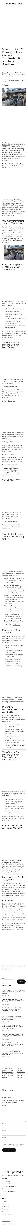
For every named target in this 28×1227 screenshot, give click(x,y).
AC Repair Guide (7, 966)
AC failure (8, 305)
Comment (5, 1105)
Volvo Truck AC (6, 969)
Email (4, 1130)
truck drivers (6, 145)
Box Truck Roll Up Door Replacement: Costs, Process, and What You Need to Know (13, 166)
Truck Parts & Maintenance (18, 80)
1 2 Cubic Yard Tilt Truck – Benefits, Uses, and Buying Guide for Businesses (21, 1072)
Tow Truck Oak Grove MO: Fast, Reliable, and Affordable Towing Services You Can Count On (13, 992)
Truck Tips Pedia (14, 3)
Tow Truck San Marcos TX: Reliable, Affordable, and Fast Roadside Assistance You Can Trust (12, 1009)
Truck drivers (6, 571)
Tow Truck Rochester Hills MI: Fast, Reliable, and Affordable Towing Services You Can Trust (14, 1000)
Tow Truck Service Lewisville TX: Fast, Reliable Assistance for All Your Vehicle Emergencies (12, 1027)
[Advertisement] (14, 25)
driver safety (6, 204)
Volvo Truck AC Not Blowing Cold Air (11, 153)
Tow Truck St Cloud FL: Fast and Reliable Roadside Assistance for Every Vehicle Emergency (13, 1044)
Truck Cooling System (18, 966)
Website (4, 1137)
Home (4, 73)
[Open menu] (14, 7)
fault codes (16, 625)
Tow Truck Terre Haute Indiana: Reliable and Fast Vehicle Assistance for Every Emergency (13, 1053)
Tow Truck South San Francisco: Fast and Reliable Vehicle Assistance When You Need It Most (13, 1035)
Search (4, 978)
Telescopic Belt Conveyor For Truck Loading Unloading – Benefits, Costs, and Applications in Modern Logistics (8, 1072)
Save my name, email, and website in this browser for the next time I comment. (14, 1145)
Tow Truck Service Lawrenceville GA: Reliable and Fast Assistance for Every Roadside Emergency (13, 1018)
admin (6, 85)
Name (4, 1124)
